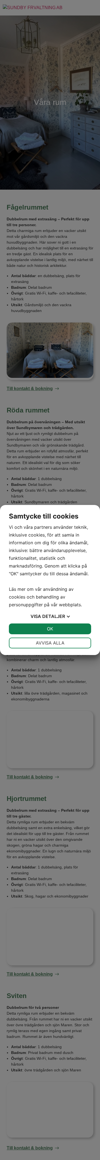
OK (50, 628)
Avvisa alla (50, 643)
